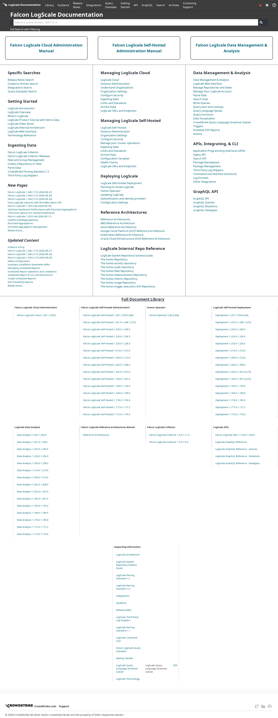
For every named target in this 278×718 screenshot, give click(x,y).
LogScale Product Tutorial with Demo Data (33, 120)
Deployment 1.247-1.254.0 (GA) (231, 315)
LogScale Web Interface (22, 131)
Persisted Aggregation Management (27, 226)
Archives (174, 5)
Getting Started (125, 5)
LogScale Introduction (21, 108)
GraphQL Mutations (205, 206)
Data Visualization (204, 118)
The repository (118, 263)
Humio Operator (111, 191)
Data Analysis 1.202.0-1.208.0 (32, 484)
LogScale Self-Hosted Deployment (121, 183)
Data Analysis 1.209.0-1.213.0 (32, 477)
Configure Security (112, 95)
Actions (197, 134)
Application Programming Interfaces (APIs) (219, 151)
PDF (175, 665)
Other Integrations (204, 181)
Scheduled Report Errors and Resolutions (30, 274)
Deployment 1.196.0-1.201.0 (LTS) (233, 378)
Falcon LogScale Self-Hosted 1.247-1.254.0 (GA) (108, 315)
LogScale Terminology (128, 678)
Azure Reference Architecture (118, 227)
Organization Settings (114, 91)
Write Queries (201, 103)
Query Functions (203, 114)
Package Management (207, 166)
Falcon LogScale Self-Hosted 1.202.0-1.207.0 (106, 371)
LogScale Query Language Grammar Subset (127, 668)
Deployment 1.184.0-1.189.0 (230, 393)
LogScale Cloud (110, 80)
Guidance (63, 5)
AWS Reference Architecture (118, 223)
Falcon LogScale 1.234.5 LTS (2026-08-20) (30, 198)
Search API (199, 158)
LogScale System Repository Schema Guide (127, 255)
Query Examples (111, 5)
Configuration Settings (114, 202)
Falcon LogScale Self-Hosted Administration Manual (139, 47)
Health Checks (109, 162)
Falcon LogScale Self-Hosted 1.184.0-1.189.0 (106, 393)
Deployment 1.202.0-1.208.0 (230, 364)
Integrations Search (20, 87)
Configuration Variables (115, 158)
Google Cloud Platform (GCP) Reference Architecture (133, 231)
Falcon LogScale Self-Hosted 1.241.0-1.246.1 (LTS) (109, 322)
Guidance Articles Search (23, 83)
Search (161, 5)
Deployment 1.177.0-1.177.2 (230, 407)
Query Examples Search (22, 91)
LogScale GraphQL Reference (231, 441)
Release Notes (77, 5)
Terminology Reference (22, 135)
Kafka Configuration (19, 261)
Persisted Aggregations (20, 223)
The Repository (114, 259)
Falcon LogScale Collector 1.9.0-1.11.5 (169, 434)
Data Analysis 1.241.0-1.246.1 (32, 441)
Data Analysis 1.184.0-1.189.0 (32, 512)
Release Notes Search (21, 80)
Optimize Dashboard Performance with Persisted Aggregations (42, 209)
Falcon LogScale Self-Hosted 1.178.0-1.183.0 (106, 400)
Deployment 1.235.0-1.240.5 (230, 329)
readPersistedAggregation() (23, 219)
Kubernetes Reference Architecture (122, 235)
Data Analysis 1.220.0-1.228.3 (32, 463)
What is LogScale (18, 116)
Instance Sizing (16, 247)
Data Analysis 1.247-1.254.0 (31, 434)
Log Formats (200, 178)
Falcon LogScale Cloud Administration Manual (46, 47)
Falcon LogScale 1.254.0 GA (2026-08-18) (29, 205)
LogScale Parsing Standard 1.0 (125, 587)
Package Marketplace (206, 162)
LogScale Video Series (21, 124)
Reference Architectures (115, 219)
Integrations (93, 5)
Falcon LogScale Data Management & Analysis (231, 47)
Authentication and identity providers (123, 198)
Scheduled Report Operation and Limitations (32, 271)
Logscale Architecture (127, 554)
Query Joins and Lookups (208, 107)
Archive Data (108, 107)
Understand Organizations (117, 87)
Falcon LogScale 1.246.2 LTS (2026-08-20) (30, 195)
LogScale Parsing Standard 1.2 (125, 577)
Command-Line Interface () (214, 174)
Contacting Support (189, 5)
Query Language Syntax (207, 110)
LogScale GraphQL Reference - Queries (236, 449)
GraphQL (147, 5)
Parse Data (14, 167)
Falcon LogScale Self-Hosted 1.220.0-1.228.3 (106, 343)
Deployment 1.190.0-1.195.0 (230, 385)
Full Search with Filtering (25, 29)
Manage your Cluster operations (120, 143)
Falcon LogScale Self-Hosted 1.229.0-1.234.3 (106, 336)
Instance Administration (115, 83)
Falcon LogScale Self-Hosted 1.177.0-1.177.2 (106, 407)
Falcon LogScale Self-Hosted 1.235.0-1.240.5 (106, 329)
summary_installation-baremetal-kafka (29, 264)
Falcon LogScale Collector (23, 152)
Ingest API (199, 154)
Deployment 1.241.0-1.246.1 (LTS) (233, 322)
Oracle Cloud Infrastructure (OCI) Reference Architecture (135, 238)
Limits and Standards (113, 103)
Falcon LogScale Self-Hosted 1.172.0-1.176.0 (106, 414)
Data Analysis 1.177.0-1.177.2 (32, 526)
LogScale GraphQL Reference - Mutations (237, 456)
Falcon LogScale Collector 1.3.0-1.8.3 (168, 441)
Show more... (16, 230)
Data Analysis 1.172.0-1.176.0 (32, 534)
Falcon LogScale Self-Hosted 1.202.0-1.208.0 (106, 364)
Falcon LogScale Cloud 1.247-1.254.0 (36, 315)
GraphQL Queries (204, 202)
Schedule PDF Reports (206, 130)
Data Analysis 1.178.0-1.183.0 (32, 519)
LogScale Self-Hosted (113, 127)
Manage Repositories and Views (212, 87)
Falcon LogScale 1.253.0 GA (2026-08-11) (29, 216)
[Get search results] (261, 22)
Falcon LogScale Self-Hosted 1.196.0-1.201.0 (106, 378)
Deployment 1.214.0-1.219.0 (230, 350)
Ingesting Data (110, 99)
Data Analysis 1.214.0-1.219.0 (32, 470)
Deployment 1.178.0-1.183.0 (230, 400)
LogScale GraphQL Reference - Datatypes (237, 463)
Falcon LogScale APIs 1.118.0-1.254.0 (235, 434)
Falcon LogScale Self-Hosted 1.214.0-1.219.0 (106, 350)
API (136, 5)
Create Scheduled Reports (22, 278)
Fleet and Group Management (26, 160)
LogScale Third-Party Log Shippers (127, 618)
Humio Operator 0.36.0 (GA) (164, 315)
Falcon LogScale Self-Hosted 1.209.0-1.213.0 (106, 357)
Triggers (198, 126)
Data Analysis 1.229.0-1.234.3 (32, 456)
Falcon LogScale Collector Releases (29, 156)
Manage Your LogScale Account (212, 91)
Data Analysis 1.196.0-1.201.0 (32, 498)
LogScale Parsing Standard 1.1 (125, 629)
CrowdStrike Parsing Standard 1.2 (28, 171)
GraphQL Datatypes (205, 210)
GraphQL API (201, 198)
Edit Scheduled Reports (20, 282)
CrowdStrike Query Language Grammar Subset (222, 122)
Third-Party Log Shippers (23, 175)
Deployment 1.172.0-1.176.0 (230, 414)
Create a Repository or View (25, 164)
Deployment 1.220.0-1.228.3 (230, 343)
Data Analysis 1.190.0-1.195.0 (32, 505)
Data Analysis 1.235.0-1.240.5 (32, 449)
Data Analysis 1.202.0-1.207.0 (32, 491)
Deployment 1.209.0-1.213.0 (230, 357)
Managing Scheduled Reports (24, 268)
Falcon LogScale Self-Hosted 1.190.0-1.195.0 (106, 385)
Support (64, 706)
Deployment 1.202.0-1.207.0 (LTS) (233, 371)
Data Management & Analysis (211, 80)
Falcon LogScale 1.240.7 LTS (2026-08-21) (30, 192)
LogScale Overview (19, 112)
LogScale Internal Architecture (26, 127)
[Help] (274, 5)
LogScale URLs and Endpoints (118, 110)
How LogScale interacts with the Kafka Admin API (35, 202)
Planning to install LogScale (117, 187)
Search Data (200, 99)
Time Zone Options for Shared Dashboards (31, 212)
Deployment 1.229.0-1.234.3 (230, 336)
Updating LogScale (112, 194)
